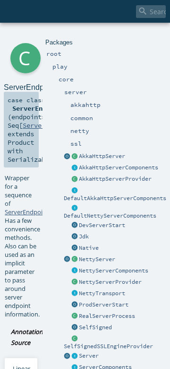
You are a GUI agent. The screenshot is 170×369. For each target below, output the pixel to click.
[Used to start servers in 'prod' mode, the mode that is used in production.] (74, 305)
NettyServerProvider (110, 282)
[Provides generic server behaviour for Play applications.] (74, 356)
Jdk (84, 236)
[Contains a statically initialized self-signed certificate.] (74, 328)
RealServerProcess (107, 316)
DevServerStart (102, 225)
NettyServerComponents (113, 270)
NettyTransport (102, 293)
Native (89, 248)
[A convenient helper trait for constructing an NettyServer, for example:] (74, 208)
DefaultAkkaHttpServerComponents (115, 198)
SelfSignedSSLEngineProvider (108, 346)
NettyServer (97, 259)
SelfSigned (95, 327)
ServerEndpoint (27, 212)
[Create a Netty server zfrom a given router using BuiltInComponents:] (67, 260)
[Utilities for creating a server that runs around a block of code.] (67, 356)
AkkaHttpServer (102, 156)
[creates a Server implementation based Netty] (74, 260)
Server (89, 355)
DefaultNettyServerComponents (110, 215)
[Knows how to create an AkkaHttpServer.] (74, 179)
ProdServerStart (103, 304)
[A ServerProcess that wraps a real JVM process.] (74, 316)
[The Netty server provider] (74, 282)
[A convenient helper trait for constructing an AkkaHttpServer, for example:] (74, 190)
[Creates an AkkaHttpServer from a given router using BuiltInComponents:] (67, 156)
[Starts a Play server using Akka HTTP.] (74, 156)
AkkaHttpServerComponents (118, 167)
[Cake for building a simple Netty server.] (74, 271)
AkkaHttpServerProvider (115, 179)
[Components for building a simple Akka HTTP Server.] (74, 168)
